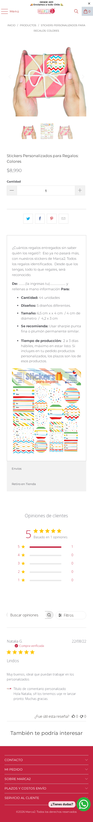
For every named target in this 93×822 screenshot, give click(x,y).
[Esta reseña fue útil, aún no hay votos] (73, 716)
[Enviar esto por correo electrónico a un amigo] (63, 219)
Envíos (16, 468)
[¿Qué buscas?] (76, 11)
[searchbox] (26, 615)
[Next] (82, 76)
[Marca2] (46, 11)
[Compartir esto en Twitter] (28, 219)
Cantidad (14, 181)
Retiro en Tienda (24, 484)
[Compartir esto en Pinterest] (51, 219)
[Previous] (10, 76)
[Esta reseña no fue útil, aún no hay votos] (81, 716)
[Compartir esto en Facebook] (40, 219)
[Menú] (2, 11)
